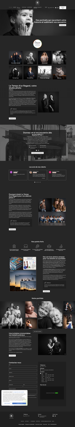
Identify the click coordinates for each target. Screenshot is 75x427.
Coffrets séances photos (37, 7)
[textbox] (16, 386)
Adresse (10, 380)
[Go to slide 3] (37, 182)
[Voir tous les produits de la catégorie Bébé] (31, 309)
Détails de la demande (12, 388)
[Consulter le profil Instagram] (57, 7)
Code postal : (11, 384)
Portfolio (24, 7)
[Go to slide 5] (40, 182)
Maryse (14, 7)
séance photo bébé (19, 339)
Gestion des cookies (38, 424)
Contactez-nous (63, 8)
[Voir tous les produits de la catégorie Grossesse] (31, 324)
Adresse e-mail (11, 376)
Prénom (10, 368)
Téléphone (10, 372)
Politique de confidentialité (29, 424)
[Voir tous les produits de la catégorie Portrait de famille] (12, 315)
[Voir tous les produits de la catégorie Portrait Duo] (69, 306)
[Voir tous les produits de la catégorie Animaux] (69, 320)
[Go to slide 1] (34, 182)
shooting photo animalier (13, 340)
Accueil (10, 7)
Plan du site (45, 424)
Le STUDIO (27, 421)
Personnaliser (7, 403)
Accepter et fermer (20, 403)
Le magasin (33, 421)
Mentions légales (21, 424)
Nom (10, 364)
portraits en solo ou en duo (23, 110)
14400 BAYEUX (33, 148)
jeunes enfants (57, 264)
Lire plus (43, 178)
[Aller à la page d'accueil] (37, 2)
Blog (46, 7)
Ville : (24, 384)
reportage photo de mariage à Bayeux (22, 209)
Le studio (18, 7)
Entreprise (29, 7)
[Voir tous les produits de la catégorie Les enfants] (50, 315)
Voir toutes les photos (37, 331)
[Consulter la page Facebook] (55, 7)
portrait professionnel (12, 214)
